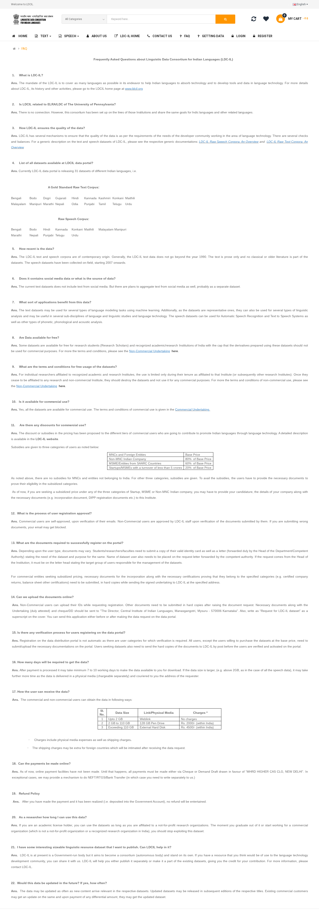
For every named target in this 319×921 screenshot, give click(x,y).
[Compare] (253, 20)
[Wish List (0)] (267, 19)
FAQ (24, 48)
